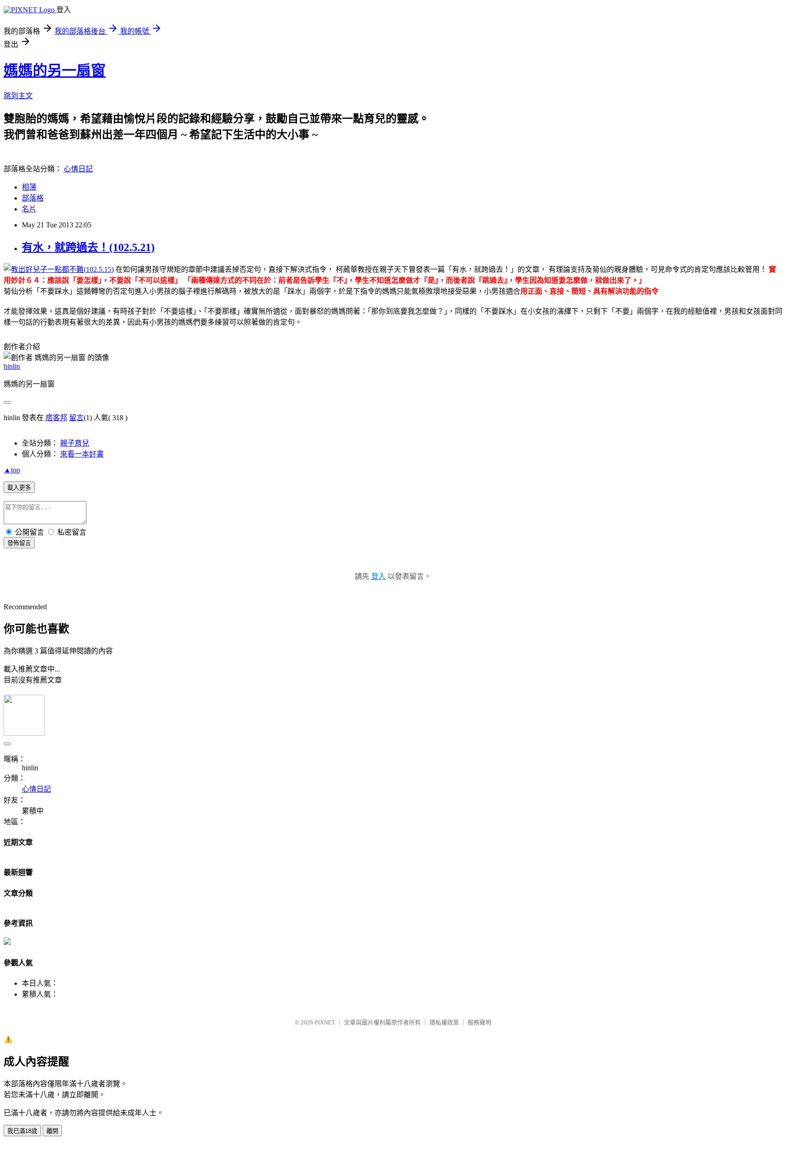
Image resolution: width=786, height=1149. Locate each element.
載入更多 (19, 487)
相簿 (29, 187)
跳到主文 (18, 96)
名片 (29, 209)
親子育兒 (74, 443)
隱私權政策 (444, 1022)
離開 (52, 1131)
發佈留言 (19, 543)
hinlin (12, 366)
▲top (12, 470)
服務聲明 (479, 1022)
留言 (76, 417)
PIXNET (325, 1022)
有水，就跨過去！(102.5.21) (88, 247)
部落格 (33, 198)
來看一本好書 (82, 454)
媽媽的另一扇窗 (55, 70)
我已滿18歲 (22, 1131)
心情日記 (78, 169)
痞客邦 (56, 417)
